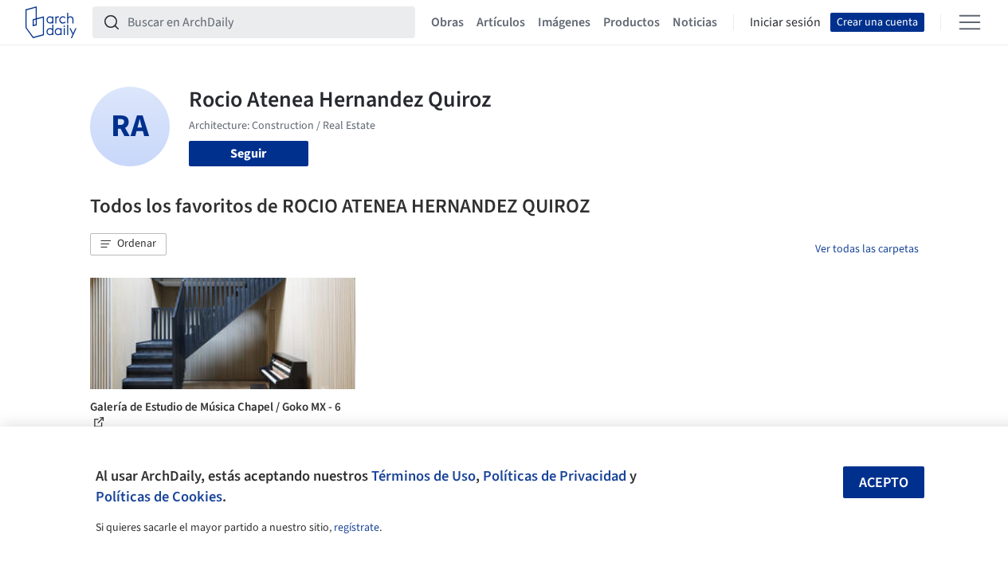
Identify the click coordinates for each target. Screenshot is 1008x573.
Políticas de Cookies (159, 496)
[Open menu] (970, 22)
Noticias (695, 22)
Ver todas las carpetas (867, 249)
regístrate (356, 528)
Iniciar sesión (785, 22)
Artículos (501, 22)
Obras (447, 22)
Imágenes (564, 22)
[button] (128, 244)
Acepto (883, 483)
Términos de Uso (423, 476)
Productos (631, 22)
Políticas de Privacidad (554, 476)
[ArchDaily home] (50, 22)
